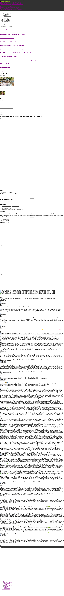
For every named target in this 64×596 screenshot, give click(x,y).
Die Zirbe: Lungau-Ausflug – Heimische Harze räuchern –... (9, 8)
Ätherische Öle (3, 216)
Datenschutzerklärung (5, 219)
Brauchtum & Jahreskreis (7, 13)
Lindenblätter (5, 215)
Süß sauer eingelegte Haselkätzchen (7, 63)
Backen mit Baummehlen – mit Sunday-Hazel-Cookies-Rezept (12, 45)
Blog (3, 12)
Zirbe (62, 215)
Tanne (49, 215)
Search (11, 26)
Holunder (52, 214)
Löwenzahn (8, 215)
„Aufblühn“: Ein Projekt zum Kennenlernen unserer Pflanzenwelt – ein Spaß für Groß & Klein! (16, 207)
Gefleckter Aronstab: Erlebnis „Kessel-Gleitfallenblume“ (10, 206)
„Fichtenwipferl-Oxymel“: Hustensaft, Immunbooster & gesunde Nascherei (11, 4)
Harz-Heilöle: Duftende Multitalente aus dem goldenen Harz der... (10, 7)
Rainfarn (18, 215)
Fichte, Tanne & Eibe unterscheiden (7, 38)
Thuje (50, 215)
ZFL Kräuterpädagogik (5, 19)
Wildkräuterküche (6, 18)
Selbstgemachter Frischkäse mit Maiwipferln (8, 56)
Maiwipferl (11, 215)
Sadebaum (33, 215)
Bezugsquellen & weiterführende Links (8, 592)
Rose (21, 215)
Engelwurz (27, 213)
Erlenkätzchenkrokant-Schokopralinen (8, 208)
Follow (1, 297)
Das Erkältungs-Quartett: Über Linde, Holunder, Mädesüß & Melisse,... (11, 3)
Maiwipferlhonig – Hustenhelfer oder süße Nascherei (10, 41)
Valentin (52, 215)
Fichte (32, 214)
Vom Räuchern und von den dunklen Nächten (7, 6)
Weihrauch (58, 215)
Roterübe (30, 215)
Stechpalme (44, 215)
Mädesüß (16, 215)
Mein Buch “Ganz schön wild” (6, 20)
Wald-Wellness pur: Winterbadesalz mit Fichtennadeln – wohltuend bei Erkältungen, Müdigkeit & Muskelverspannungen (23, 60)
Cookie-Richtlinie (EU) (5, 220)
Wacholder (54, 215)
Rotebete (27, 215)
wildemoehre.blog (3, 295)
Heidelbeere (47, 213)
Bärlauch (17, 214)
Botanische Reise (6, 14)
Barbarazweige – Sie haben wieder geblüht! (6, 10)
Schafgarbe (36, 215)
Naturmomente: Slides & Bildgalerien (8, 591)
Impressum (3, 218)
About (3, 23)
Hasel (44, 213)
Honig (56, 213)
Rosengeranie (24, 215)
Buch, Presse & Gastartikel (6, 21)
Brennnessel (12, 213)
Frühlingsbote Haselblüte (5, 67)
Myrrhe (14, 215)
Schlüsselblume (40, 215)
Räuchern (5, 17)
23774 (1, 193)
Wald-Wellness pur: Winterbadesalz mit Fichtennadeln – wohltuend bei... (11, 9)
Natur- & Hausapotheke (7, 16)
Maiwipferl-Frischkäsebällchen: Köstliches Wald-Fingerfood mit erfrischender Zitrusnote (17, 52)
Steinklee (46, 215)
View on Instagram (3, 300)
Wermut (61, 215)
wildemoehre (2, 96)
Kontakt (3, 24)
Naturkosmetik (6, 586)
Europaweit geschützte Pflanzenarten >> (6, 201)
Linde (1, 215)
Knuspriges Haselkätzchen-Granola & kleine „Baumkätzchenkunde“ (13, 34)
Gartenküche (6, 15)
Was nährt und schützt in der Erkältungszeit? (6, 5)
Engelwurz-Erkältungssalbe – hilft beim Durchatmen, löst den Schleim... (11, 2)
